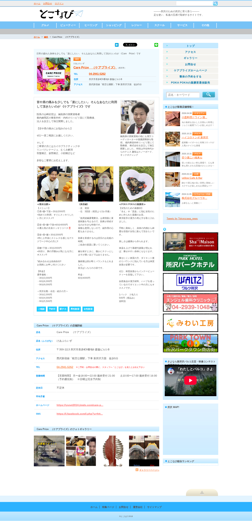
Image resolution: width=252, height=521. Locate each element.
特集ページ (108, 507)
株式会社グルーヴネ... (194, 198)
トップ (191, 45)
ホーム (37, 3)
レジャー (137, 25)
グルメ (45, 25)
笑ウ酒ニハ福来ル (192, 157)
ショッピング (114, 25)
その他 (205, 25)
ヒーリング (90, 25)
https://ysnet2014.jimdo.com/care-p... (80, 405)
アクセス (190, 51)
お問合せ (47, 3)
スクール (159, 25)
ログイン (59, 3)
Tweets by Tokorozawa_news (182, 218)
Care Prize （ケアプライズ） (95, 67)
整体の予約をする (190, 76)
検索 (215, 3)
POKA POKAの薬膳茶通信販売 (190, 82)
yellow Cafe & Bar (192, 177)
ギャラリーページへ (149, 470)
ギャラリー (191, 58)
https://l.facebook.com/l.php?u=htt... (80, 413)
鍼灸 (46, 37)
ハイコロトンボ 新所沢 (195, 137)
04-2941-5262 (97, 73)
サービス (182, 25)
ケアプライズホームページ (190, 70)
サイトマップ (154, 507)
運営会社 (138, 507)
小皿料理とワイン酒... (194, 117)
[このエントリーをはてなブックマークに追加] (117, 44)
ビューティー (68, 25)
